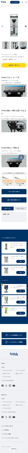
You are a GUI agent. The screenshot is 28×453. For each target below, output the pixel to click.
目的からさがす (6, 373)
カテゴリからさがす (7, 370)
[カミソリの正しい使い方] (14, 192)
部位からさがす (19, 373)
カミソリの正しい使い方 (7, 426)
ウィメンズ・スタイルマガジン (8, 412)
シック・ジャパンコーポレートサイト (10, 437)
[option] (14, 26)
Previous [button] (2, 26)
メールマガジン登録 (6, 434)
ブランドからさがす (20, 370)
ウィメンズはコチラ (14, 2)
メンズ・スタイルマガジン (7, 380)
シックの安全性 (5, 430)
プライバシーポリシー (6, 446)
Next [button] (26, 26)
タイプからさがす (7, 376)
